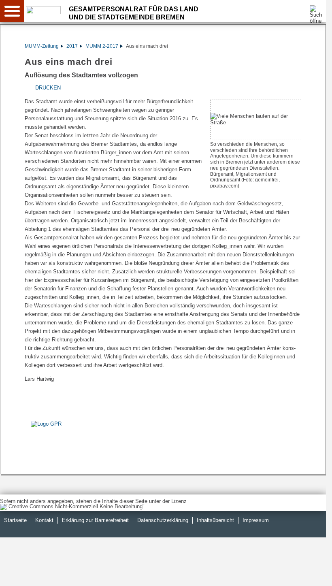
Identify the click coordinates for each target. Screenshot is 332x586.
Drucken (48, 88)
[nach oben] (313, 573)
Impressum (256, 520)
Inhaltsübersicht (215, 520)
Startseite (15, 520)
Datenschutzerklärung (162, 520)
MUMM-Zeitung (42, 46)
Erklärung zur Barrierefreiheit (95, 520)
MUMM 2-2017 (101, 46)
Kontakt (44, 520)
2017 (72, 46)
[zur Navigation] (12, 11)
